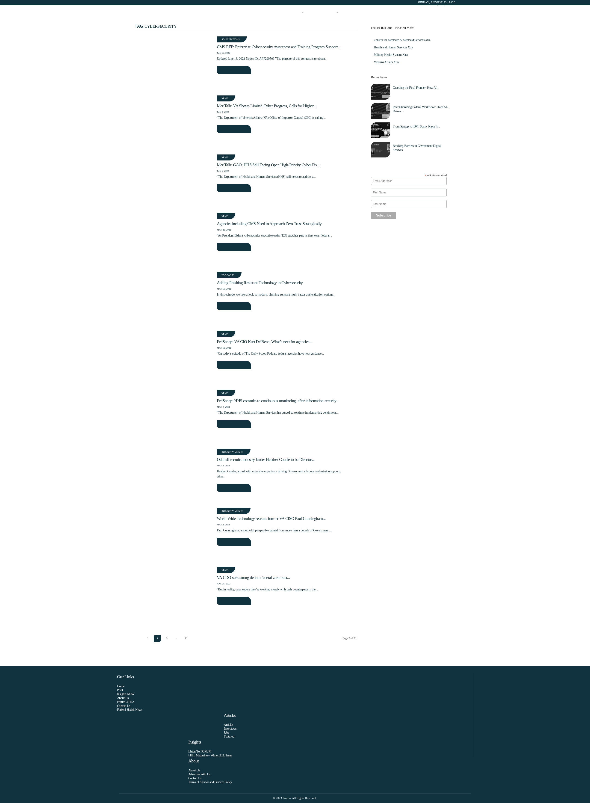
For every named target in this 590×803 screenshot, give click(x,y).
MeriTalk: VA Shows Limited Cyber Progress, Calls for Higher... (266, 106)
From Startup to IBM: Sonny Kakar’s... (416, 126)
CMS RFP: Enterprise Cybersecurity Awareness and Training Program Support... (279, 46)
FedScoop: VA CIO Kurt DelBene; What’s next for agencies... (264, 341)
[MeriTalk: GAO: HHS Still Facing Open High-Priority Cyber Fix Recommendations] (173, 180)
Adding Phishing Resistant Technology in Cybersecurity (260, 282)
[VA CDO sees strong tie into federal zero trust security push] (173, 593)
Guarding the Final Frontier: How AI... (416, 87)
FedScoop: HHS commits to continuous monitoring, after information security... (278, 400)
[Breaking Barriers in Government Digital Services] (380, 150)
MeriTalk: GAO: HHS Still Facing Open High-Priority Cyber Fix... (268, 165)
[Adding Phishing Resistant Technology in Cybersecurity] (173, 298)
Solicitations (230, 39)
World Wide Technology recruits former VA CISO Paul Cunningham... (271, 518)
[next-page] (196, 638)
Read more (230, 70)
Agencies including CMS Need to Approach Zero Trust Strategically (269, 223)
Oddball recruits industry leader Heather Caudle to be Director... (266, 459)
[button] (448, 12)
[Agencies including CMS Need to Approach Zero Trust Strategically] (173, 239)
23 (186, 638)
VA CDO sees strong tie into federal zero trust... (253, 577)
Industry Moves (232, 452)
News (225, 98)
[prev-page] (138, 638)
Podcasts (228, 275)
